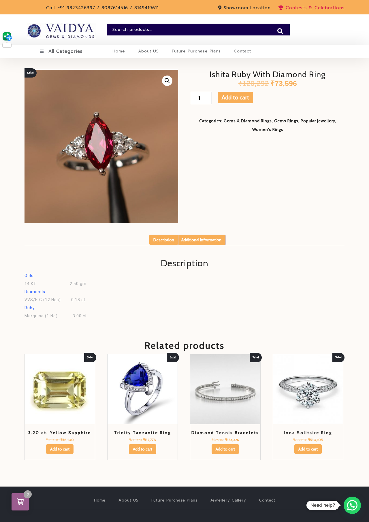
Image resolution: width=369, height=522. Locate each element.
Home (118, 51)
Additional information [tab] (201, 239)
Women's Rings (267, 129)
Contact (242, 51)
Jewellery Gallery (228, 500)
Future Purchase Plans (196, 51)
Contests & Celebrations (314, 8)
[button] (167, 81)
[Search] (280, 31)
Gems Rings (286, 120)
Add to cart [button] (59, 449)
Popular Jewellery (318, 120)
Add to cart (235, 97)
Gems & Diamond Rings (248, 120)
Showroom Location (247, 8)
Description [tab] (163, 239)
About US (148, 51)
